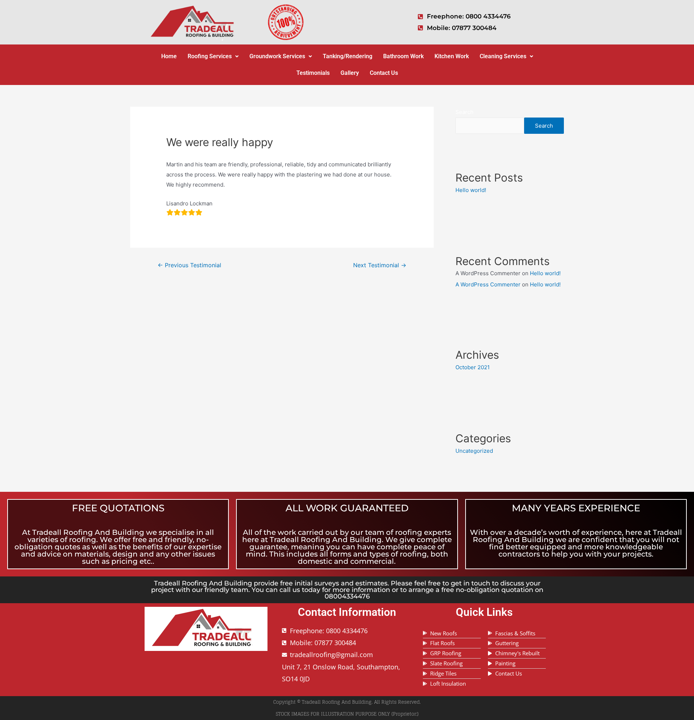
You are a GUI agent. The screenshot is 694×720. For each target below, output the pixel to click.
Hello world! (470, 190)
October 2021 (472, 367)
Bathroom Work (403, 56)
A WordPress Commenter (487, 284)
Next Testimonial (379, 265)
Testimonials (313, 72)
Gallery (349, 72)
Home (169, 56)
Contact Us (384, 72)
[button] (213, 56)
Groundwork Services (277, 56)
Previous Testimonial (189, 265)
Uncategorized (474, 450)
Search (464, 111)
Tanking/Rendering (347, 56)
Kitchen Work (451, 56)
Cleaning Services (503, 56)
